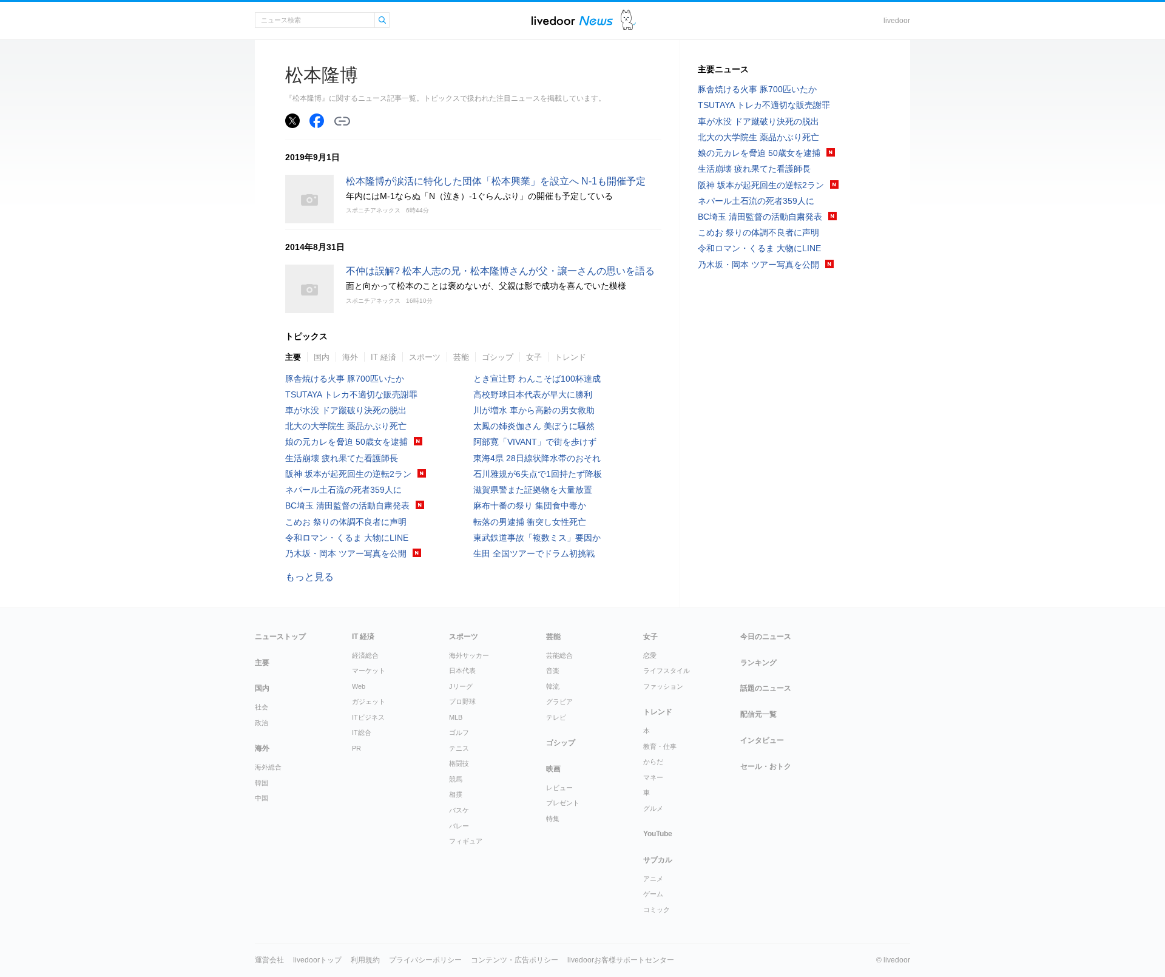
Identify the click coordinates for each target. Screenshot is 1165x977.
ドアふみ (628, 20)
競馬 (455, 779)
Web (358, 686)
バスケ (459, 810)
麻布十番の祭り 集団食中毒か (529, 505)
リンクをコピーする (342, 121)
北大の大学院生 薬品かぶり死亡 (346, 426)
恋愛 (650, 655)
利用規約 (365, 960)
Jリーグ (461, 686)
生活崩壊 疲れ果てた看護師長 (341, 458)
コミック (656, 909)
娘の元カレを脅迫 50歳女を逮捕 (346, 442)
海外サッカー (469, 655)
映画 (553, 769)
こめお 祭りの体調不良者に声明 (346, 522)
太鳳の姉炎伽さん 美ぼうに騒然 (534, 426)
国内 (321, 357)
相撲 (455, 794)
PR (356, 748)
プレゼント (562, 802)
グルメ (653, 808)
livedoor (896, 20)
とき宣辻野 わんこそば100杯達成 (537, 379)
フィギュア (465, 841)
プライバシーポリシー (425, 960)
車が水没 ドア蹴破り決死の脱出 (346, 410)
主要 (293, 357)
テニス (459, 748)
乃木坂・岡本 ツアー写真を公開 (346, 553)
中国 (261, 798)
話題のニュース (765, 688)
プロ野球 (462, 701)
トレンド (570, 357)
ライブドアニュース (572, 20)
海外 (350, 357)
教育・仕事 (660, 746)
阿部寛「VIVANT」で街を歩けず (534, 442)
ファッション (663, 686)
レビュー (559, 787)
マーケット (368, 670)
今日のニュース (765, 636)
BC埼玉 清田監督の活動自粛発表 (347, 505)
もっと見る (309, 577)
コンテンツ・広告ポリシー (514, 960)
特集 (552, 818)
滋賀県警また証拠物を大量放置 (532, 490)
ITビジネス (368, 717)
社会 (261, 707)
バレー (459, 826)
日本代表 (462, 670)
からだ (653, 761)
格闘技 (459, 763)
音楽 (552, 670)
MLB (455, 717)
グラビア (559, 701)
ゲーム (653, 894)
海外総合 (268, 767)
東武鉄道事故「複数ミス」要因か (537, 538)
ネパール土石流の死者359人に (343, 490)
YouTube (657, 834)
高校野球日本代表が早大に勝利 (532, 394)
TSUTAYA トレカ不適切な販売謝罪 (351, 394)
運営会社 (269, 960)
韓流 (552, 686)
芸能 (461, 357)
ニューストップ (280, 636)
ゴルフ (459, 732)
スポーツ (425, 357)
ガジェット (368, 701)
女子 (534, 357)
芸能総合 (559, 655)
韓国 (261, 782)
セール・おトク (765, 766)
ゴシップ (497, 357)
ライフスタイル (666, 670)
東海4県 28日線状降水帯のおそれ (537, 458)
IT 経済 (383, 357)
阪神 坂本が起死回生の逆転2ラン (348, 474)
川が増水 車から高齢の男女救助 (534, 410)
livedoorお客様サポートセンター (620, 960)
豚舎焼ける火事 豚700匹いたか (344, 379)
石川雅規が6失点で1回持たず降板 (537, 474)
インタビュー (762, 740)
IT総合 (361, 732)
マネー (653, 777)
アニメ (653, 878)
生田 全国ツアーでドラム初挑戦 (534, 553)
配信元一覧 (758, 714)
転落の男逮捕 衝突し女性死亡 (529, 522)
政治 (261, 722)
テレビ (556, 717)
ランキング (758, 662)
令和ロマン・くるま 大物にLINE (346, 538)
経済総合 (365, 655)
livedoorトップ (317, 960)
